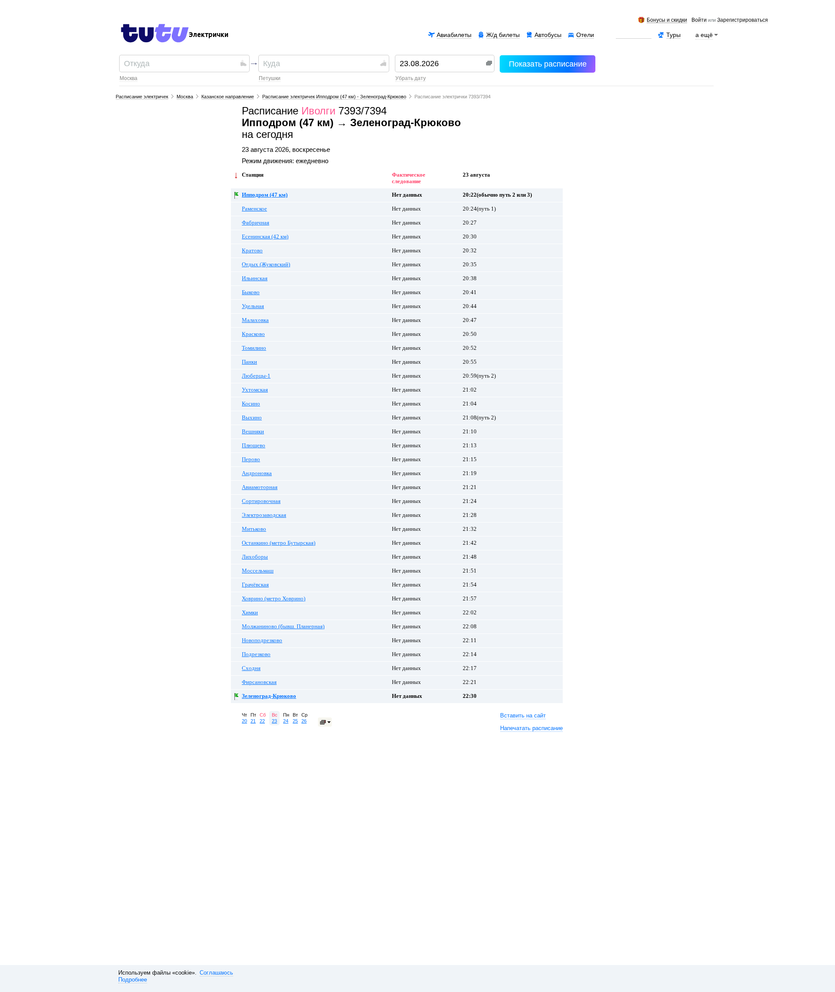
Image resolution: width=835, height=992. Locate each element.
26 (304, 721)
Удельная (253, 306)
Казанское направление (227, 96)
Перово (251, 459)
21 (253, 721)
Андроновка (257, 473)
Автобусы (547, 34)
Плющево (253, 445)
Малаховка (255, 320)
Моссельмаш (258, 571)
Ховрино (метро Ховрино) (273, 599)
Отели (585, 34)
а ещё (704, 34)
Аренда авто (633, 34)
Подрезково (256, 654)
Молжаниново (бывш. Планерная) (283, 626)
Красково (253, 334)
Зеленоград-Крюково (269, 696)
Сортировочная (261, 501)
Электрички (208, 35)
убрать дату (410, 78)
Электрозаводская (264, 515)
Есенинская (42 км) (265, 237)
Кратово (252, 251)
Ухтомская (255, 390)
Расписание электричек (142, 96)
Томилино (254, 348)
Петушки (270, 78)
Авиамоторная (259, 487)
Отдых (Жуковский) (266, 264)
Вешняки (253, 432)
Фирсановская (259, 682)
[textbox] (181, 63)
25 (295, 721)
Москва (128, 78)
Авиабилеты (454, 34)
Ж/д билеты (503, 34)
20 (244, 721)
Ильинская (254, 278)
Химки (250, 613)
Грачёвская (255, 585)
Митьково (254, 529)
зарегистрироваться (742, 20)
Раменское (254, 209)
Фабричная (255, 223)
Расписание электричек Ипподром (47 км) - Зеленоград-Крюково (334, 96)
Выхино (252, 418)
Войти (699, 20)
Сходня (251, 668)
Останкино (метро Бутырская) (278, 543)
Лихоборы (255, 557)
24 (285, 721)
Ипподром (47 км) (264, 195)
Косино (251, 404)
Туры (673, 34)
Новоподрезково (262, 640)
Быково (251, 292)
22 (262, 721)
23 (274, 721)
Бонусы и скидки (667, 20)
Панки (249, 362)
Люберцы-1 (256, 376)
